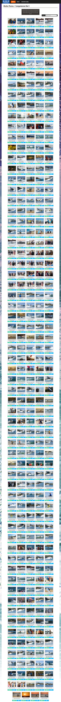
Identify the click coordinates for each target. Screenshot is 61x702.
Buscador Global (25, 1)
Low (10, 26)
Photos (13, 1)
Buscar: (43, 15)
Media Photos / (9, 6)
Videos (18, 1)
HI (14, 26)
